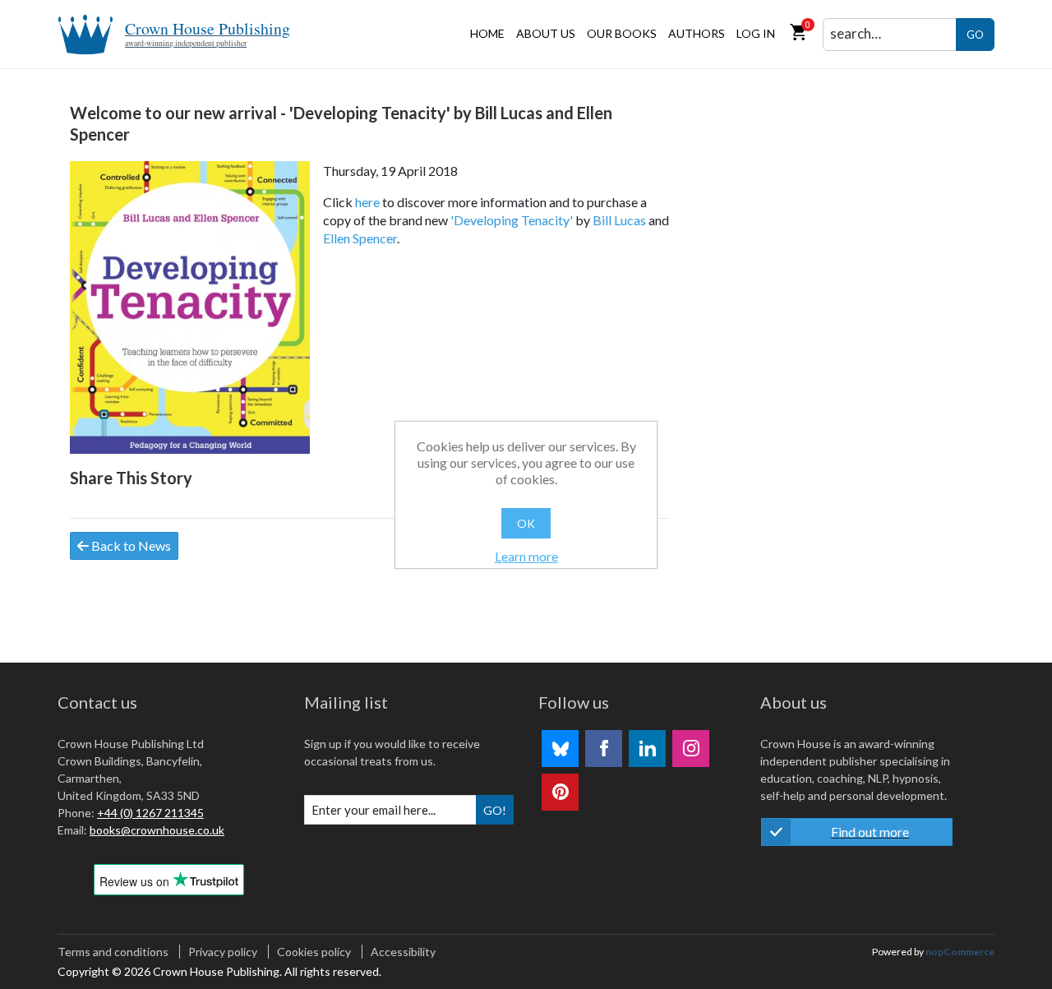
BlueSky (560, 748)
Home (487, 33)
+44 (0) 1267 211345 (150, 813)
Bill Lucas (619, 220)
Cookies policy (314, 952)
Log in (755, 33)
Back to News (130, 545)
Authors (696, 33)
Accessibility (403, 952)
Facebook (603, 748)
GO (975, 34)
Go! (494, 810)
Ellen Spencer (360, 238)
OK (526, 523)
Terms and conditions (113, 952)
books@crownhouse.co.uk (157, 830)
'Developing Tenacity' (511, 220)
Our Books (622, 33)
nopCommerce (959, 951)
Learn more (526, 556)
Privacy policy (222, 952)
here (367, 202)
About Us (545, 33)
